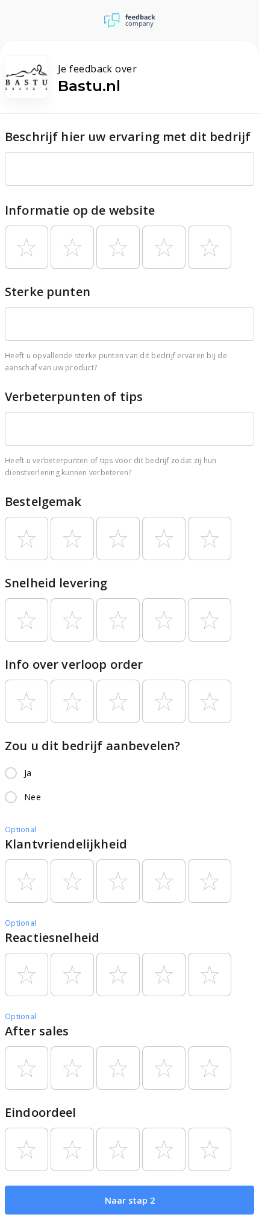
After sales (37, 1031)
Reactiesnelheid (52, 937)
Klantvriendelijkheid (66, 844)
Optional (20, 829)
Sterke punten (47, 291)
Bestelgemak (43, 501)
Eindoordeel (40, 1112)
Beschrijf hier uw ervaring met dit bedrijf (128, 136)
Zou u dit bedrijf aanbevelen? (92, 746)
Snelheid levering (56, 583)
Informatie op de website (80, 210)
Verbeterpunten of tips (74, 396)
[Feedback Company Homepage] (129, 20)
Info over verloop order (74, 664)
